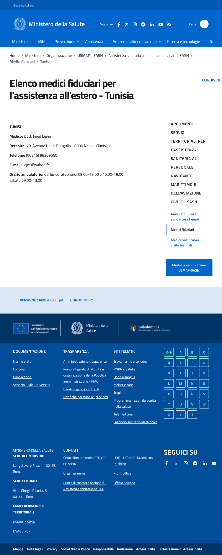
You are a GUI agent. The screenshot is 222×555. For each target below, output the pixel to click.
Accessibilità (145, 549)
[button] (204, 24)
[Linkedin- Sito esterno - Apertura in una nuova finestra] (204, 462)
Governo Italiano (23, 5)
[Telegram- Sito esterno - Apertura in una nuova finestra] (141, 24)
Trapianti (120, 392)
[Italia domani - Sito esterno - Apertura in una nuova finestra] (151, 328)
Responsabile (103, 549)
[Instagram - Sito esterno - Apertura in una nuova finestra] (133, 24)
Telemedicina (123, 414)
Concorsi (19, 369)
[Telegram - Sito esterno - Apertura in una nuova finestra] (195, 462)
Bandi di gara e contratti (81, 389)
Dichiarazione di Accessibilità (180, 549)
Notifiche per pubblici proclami (85, 396)
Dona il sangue (124, 377)
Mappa (18, 549)
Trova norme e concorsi (131, 361)
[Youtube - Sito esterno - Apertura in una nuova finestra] (159, 24)
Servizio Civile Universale (31, 384)
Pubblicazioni (22, 377)
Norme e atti (22, 361)
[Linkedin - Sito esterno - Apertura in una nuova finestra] (150, 24)
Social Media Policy (75, 549)
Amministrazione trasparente (85, 361)
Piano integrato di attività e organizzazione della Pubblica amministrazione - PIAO (84, 375)
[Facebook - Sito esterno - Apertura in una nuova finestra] (117, 24)
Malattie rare (123, 384)
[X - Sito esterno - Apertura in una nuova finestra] (127, 24)
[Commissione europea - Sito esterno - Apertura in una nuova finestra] (35, 328)
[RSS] (167, 24)
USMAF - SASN (90, 55)
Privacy (52, 549)
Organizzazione (59, 55)
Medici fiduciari (22, 61)
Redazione (125, 549)
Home (15, 55)
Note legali (35, 549)
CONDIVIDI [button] (79, 300)
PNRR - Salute (124, 369)
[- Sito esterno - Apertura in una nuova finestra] (214, 462)
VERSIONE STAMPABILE (38, 299)
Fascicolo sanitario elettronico (135, 422)
